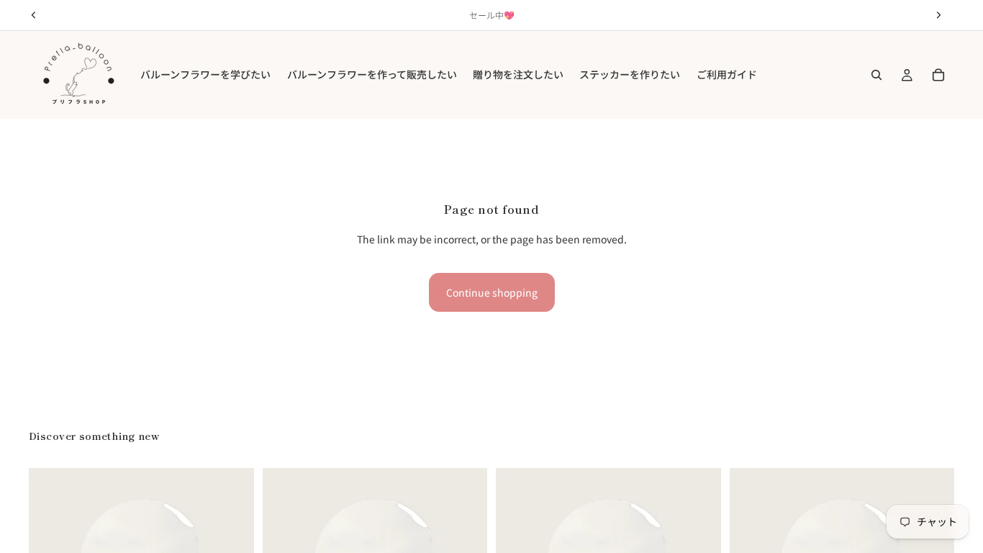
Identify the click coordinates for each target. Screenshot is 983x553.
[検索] (876, 75)
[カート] (938, 75)
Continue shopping (492, 292)
